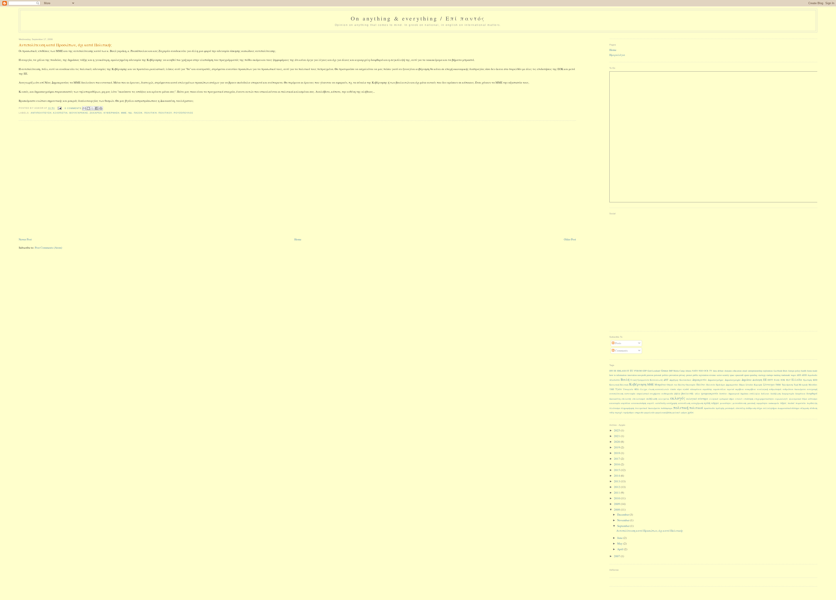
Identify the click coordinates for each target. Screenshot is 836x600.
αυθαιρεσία (667, 393)
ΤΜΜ (778, 384)
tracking (777, 375)
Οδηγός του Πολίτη (676, 384)
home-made (812, 370)
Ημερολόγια (617, 55)
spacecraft (739, 375)
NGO (701, 370)
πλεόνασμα (614, 408)
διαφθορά (811, 393)
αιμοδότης (707, 389)
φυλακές (676, 412)
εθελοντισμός (638, 398)
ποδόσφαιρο (666, 408)
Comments (621, 350)
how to (612, 375)
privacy (682, 375)
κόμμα (715, 403)
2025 (617, 430)
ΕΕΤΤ (770, 380)
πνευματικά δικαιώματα (647, 408)
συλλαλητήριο (770, 408)
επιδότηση (748, 398)
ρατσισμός (730, 408)
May (620, 543)
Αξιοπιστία (60, 113)
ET (628, 370)
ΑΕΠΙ (804, 375)
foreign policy (794, 370)
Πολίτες (700, 384)
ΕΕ (765, 380)
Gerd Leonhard (653, 370)
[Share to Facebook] (96, 108)
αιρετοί (730, 389)
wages (793, 375)
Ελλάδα (797, 380)
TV (710, 370)
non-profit (641, 375)
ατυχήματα (655, 393)
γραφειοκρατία (709, 393)
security (725, 375)
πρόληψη (720, 408)
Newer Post (25, 239)
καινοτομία (614, 403)
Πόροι (742, 384)
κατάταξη (661, 403)
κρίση (707, 403)
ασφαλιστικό (643, 393)
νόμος (783, 403)
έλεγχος (643, 389)
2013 (617, 481)
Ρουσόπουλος (183, 113)
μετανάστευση (739, 403)
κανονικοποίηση (638, 403)
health (803, 370)
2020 (617, 442)
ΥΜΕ (611, 389)
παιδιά (791, 403)
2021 (617, 436)
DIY (611, 370)
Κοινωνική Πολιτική (618, 384)
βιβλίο (677, 393)
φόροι (684, 412)
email (744, 370)
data (715, 370)
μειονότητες (726, 403)
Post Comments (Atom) (48, 248)
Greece (664, 370)
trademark (785, 375)
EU (631, 370)
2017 (617, 459)
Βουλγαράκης (78, 113)
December (623, 514)
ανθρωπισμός (775, 389)
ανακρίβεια (750, 389)
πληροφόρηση (627, 408)
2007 (617, 556)
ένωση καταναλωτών (659, 389)
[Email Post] (59, 108)
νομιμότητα (761, 403)
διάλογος (765, 393)
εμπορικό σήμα (726, 398)
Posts (617, 343)
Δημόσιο (746, 380)
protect (689, 375)
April (620, 549)
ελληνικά (713, 398)
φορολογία (649, 412)
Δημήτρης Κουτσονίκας (680, 380)
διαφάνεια (800, 393)
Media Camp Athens (682, 370)
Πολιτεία (710, 384)
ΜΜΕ (124, 113)
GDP (644, 370)
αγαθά (686, 389)
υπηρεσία (639, 412)
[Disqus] (297, 179)
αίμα (679, 389)
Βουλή (625, 379)
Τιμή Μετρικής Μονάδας (805, 384)
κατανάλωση (684, 403)
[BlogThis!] (88, 108)
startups (769, 375)
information (621, 375)
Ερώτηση (807, 380)
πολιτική (150, 113)
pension (650, 375)
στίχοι (759, 408)
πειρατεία (801, 403)
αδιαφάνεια (695, 389)
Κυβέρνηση (111, 113)
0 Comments (73, 108)
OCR (706, 370)
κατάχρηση (672, 403)
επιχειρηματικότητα (764, 398)
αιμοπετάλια (719, 389)
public (695, 375)
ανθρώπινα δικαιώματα (794, 389)
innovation (632, 375)
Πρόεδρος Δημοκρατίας (727, 384)
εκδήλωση (651, 398)
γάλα (697, 393)
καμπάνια (625, 403)
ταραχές (619, 412)
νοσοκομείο (773, 403)
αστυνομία (629, 393)
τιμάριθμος (628, 412)
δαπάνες (723, 393)
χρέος (691, 412)
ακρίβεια (739, 389)
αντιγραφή (812, 389)
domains (728, 370)
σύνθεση (813, 408)
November (623, 520)
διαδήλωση (775, 393)
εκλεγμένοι (663, 398)
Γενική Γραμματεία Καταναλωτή (646, 380)
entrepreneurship (755, 370)
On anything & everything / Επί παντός (418, 18)
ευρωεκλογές (781, 398)
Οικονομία (690, 384)
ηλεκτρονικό (795, 398)
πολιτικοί (165, 113)
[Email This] (84, 108)
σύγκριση (804, 408)
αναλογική (762, 389)
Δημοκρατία (699, 379)
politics (665, 375)
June (620, 538)
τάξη (611, 412)
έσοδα (673, 389)
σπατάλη (740, 408)
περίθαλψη (812, 403)
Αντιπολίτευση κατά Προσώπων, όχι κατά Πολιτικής (649, 531)
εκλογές (677, 398)
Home (297, 239)
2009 (617, 504)
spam (746, 375)
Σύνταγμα (769, 384)
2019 (617, 447)
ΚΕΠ (815, 380)
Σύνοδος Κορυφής (754, 384)
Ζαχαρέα (96, 113)
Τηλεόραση (787, 384)
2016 (617, 464)
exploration (768, 370)
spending (753, 375)
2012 (617, 487)
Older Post (570, 239)
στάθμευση (751, 408)
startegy (762, 375)
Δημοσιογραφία (733, 379)
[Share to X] (92, 108)
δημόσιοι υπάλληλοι (750, 393)
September (623, 526)
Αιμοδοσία (812, 375)
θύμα (804, 398)
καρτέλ (650, 403)
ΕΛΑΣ (777, 380)
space (732, 375)
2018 (617, 453)
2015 (617, 470)
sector (719, 375)
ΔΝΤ (666, 379)
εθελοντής (626, 398)
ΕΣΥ (788, 379)
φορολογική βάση (663, 412)
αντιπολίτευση (41, 113)
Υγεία (618, 389)
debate (721, 370)
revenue (712, 375)
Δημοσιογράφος (716, 379)
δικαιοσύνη (614, 398)
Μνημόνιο (660, 384)
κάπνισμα (812, 398)
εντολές (739, 398)
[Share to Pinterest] (101, 108)
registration (704, 375)
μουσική (751, 403)
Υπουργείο (628, 389)
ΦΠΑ (636, 389)
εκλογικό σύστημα (697, 398)
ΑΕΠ (799, 375)
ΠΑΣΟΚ (138, 113)
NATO (695, 370)
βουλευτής (687, 393)
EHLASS (621, 370)
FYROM (638, 370)
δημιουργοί (733, 393)
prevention (673, 375)
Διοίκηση (757, 379)
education (737, 370)
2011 (617, 492)
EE (615, 370)
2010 (617, 498)
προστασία (709, 408)
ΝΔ (130, 113)
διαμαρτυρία (788, 393)
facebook (778, 370)
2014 (617, 476)
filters (785, 370)
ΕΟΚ (783, 380)
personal (657, 375)
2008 (617, 509)
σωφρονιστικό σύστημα (789, 408)
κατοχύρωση (697, 403)
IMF (671, 370)
